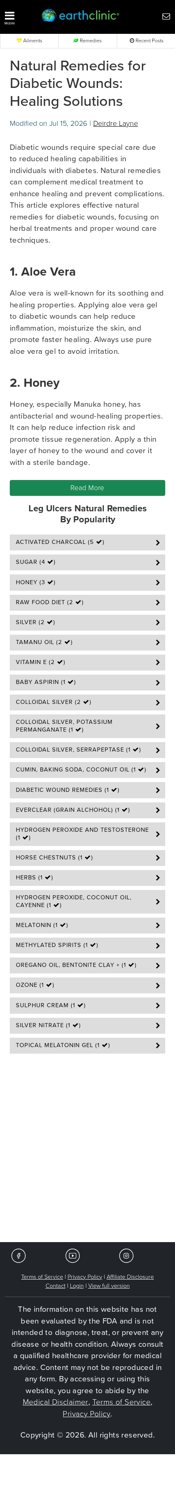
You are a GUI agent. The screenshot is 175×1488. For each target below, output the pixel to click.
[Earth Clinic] (80, 16)
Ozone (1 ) (35, 985)
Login (77, 1285)
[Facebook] (18, 1255)
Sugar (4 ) (36, 562)
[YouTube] (73, 1255)
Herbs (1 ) (34, 877)
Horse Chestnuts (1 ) (54, 857)
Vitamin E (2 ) (41, 662)
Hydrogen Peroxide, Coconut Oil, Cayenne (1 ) (73, 901)
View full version (109, 1285)
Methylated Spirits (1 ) (57, 945)
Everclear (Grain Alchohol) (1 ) (73, 809)
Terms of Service (42, 1276)
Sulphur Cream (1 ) (51, 1005)
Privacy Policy (85, 1276)
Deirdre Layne (115, 123)
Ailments (32, 41)
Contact (56, 1285)
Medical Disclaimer (55, 1402)
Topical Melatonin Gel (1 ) (63, 1045)
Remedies (90, 41)
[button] (19, 16)
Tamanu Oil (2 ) (44, 642)
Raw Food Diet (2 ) (50, 602)
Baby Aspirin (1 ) (46, 682)
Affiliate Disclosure (130, 1276)
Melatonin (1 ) (42, 925)
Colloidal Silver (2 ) (54, 702)
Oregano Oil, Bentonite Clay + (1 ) (76, 965)
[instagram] (126, 1255)
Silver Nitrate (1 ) (48, 1025)
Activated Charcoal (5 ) (60, 542)
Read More (87, 488)
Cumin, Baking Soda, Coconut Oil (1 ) (81, 769)
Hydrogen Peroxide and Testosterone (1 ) (82, 833)
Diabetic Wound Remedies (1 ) (68, 790)
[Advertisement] (87, 1150)
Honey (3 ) (36, 582)
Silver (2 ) (35, 622)
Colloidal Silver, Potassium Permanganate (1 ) (64, 726)
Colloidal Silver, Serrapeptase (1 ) (78, 749)
